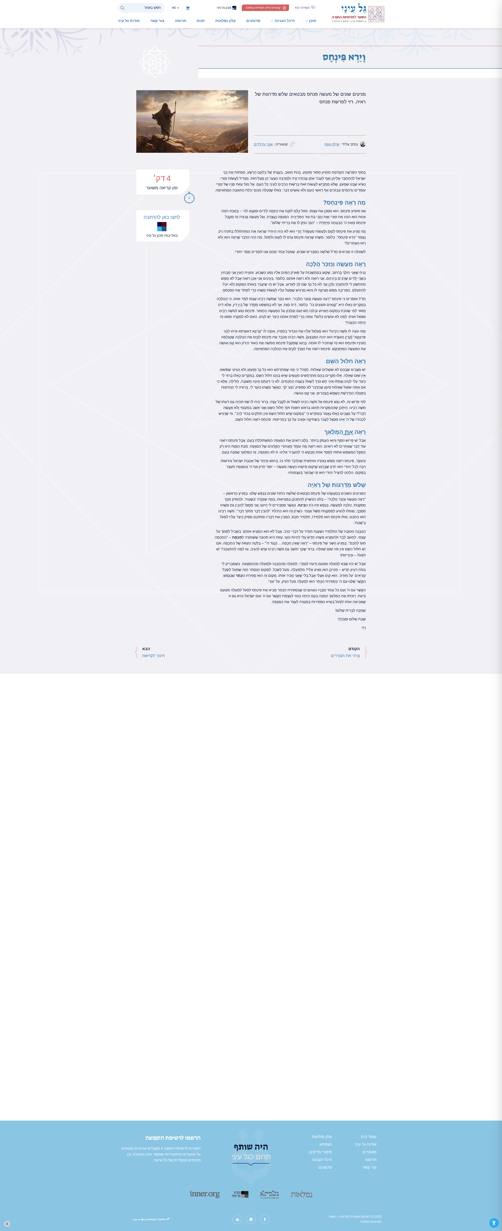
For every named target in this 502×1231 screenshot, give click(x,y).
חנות (201, 21)
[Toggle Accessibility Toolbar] (494, 1223)
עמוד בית (368, 1137)
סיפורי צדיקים (320, 1152)
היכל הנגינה (285, 21)
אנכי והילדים (263, 144)
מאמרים (369, 1152)
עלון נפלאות (225, 21)
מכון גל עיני (224, 7)
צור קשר (157, 21)
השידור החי (302, 7)
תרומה (180, 21)
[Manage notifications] (7, 1224)
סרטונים (253, 21)
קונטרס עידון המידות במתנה (263, 7)
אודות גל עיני (129, 21)
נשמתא (325, 1144)
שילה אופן (332, 144)
